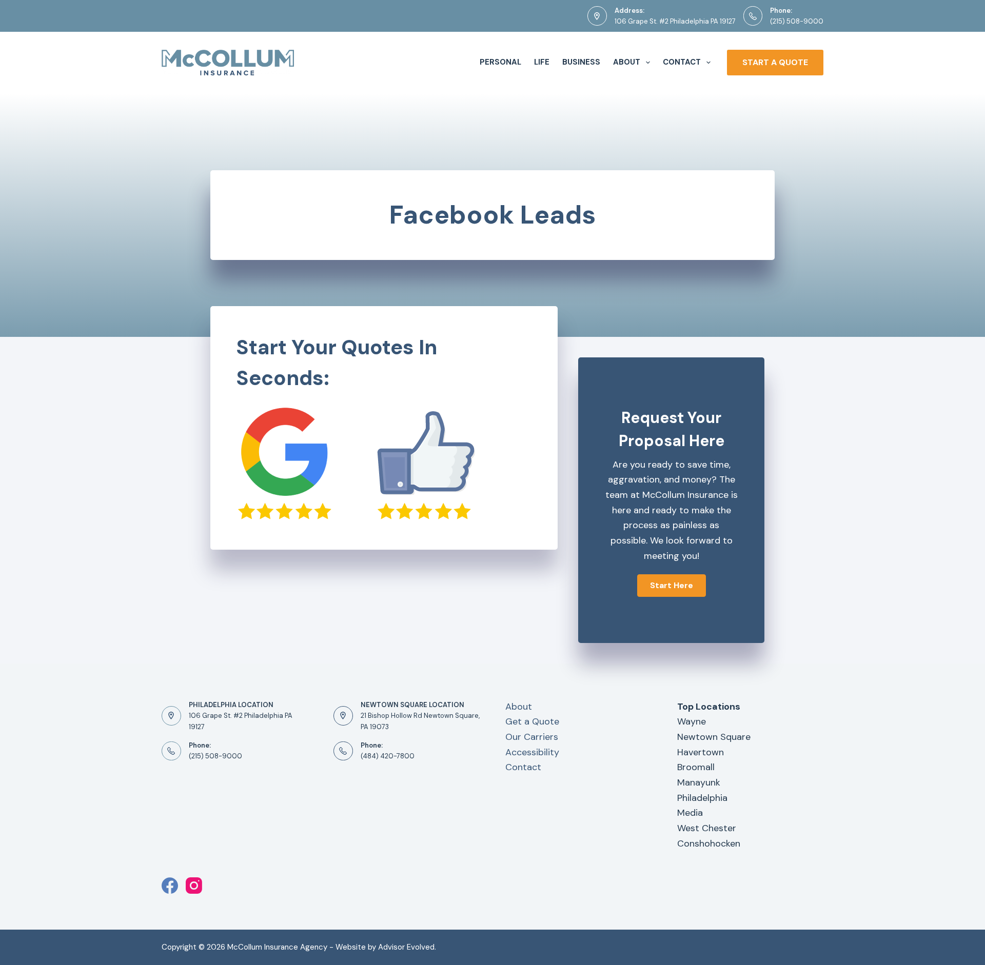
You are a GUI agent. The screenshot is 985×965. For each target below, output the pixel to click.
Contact (682, 62)
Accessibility (532, 752)
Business (581, 62)
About (626, 62)
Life (541, 62)
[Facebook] (170, 885)
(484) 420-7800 (388, 756)
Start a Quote (775, 62)
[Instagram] (194, 885)
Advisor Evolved (406, 947)
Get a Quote (532, 721)
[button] (671, 585)
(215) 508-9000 (796, 21)
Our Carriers (531, 737)
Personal (500, 62)
